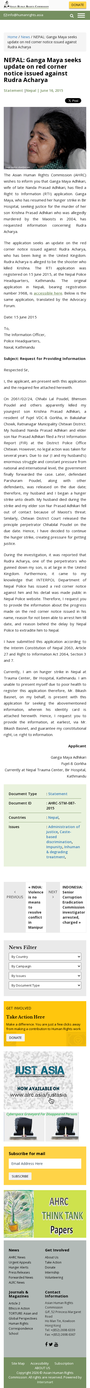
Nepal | (33, 90)
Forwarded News (21, 1277)
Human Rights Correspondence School (21, 1328)
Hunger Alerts (18, 1267)
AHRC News (17, 1257)
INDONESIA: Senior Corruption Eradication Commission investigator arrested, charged (73, 905)
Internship (52, 1272)
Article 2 (14, 1303)
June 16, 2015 (51, 90)
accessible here (48, 293)
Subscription (64, 1363)
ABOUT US (42, 1368)
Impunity (54, 846)
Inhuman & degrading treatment (63, 851)
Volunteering (54, 1277)
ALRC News (16, 1282)
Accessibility (39, 1363)
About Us (51, 1257)
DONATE (78, 5)
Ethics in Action (19, 1308)
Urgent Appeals (20, 1262)
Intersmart (45, 1382)
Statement (13, 90)
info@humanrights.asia (25, 15)
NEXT (53, 891)
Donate (50, 1267)
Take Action (53, 1262)
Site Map (18, 1363)
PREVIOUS (14, 896)
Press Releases (19, 1272)
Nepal (53, 817)
